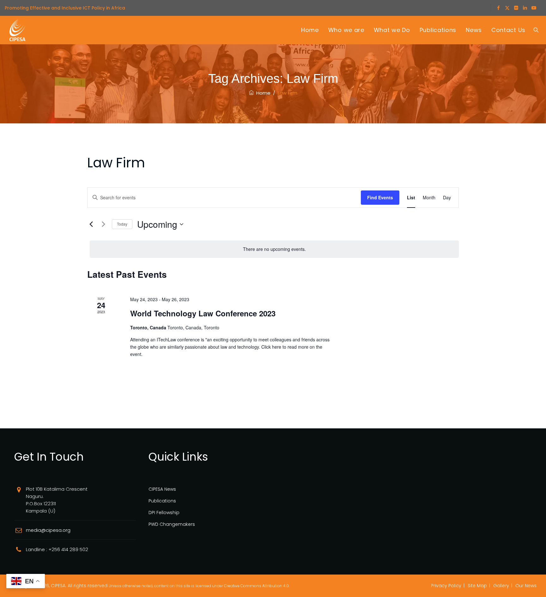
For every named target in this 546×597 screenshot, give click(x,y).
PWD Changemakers (172, 524)
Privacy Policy (446, 585)
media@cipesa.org (48, 530)
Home (310, 30)
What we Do (392, 30)
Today (122, 224)
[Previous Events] (91, 224)
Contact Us (508, 30)
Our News (526, 585)
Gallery (501, 585)
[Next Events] (103, 224)
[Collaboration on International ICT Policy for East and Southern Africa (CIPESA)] (17, 30)
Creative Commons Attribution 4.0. (256, 585)
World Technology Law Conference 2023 (203, 313)
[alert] (274, 249)
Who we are (346, 30)
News (474, 30)
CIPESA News (162, 489)
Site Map (477, 585)
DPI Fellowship (164, 512)
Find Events (380, 197)
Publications (438, 30)
